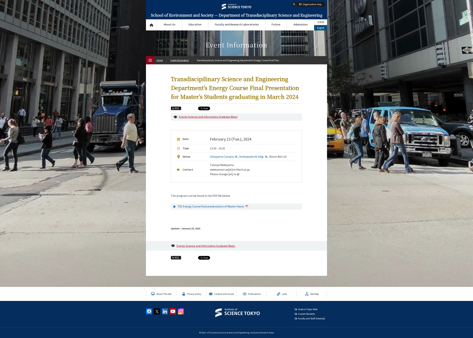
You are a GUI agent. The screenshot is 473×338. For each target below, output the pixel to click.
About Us (169, 24)
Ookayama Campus (222, 156)
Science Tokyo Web (308, 309)
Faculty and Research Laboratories (237, 24)
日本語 (320, 22)
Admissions (300, 24)
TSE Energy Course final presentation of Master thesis (211, 206)
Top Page (151, 24)
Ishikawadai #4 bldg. (251, 156)
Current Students (306, 313)
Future (276, 24)
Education (195, 24)
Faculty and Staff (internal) (311, 318)
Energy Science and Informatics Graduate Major (208, 117)
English (320, 27)
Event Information (180, 60)
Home (160, 60)
